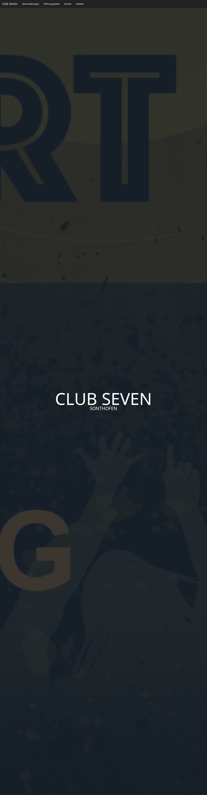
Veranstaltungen (30, 3)
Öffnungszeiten (52, 3)
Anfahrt (80, 3)
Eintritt (67, 3)
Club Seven (9, 4)
